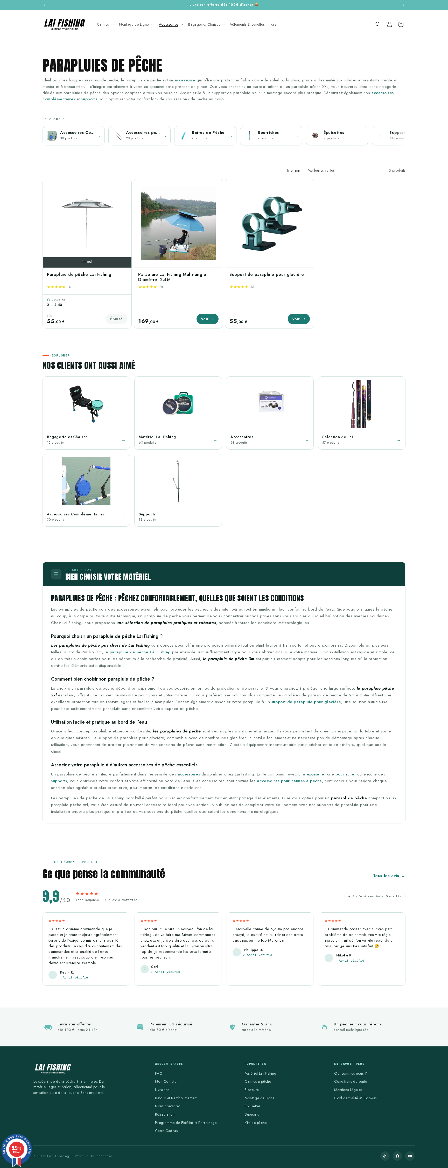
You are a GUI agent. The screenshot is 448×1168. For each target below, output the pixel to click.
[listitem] (74, 135)
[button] (105, 24)
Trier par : (294, 170)
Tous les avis (389, 876)
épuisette (315, 774)
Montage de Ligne (260, 1098)
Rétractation (164, 1114)
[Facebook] (397, 1156)
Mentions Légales (348, 1089)
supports (89, 99)
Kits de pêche (256, 1122)
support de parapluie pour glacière (306, 702)
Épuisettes (252, 1106)
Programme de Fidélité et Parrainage (185, 1122)
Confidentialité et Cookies (355, 1098)
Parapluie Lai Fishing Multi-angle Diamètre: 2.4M (172, 277)
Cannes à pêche (258, 1081)
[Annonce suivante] (403, 5)
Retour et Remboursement (176, 1098)
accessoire (185, 80)
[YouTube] (410, 1156)
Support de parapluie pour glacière (266, 274)
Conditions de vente (350, 1081)
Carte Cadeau (166, 1130)
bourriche (344, 774)
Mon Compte (165, 1081)
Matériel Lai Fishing (260, 1073)
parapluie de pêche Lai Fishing (140, 652)
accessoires (189, 774)
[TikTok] (385, 1156)
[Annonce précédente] (44, 5)
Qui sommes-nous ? (350, 1073)
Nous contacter (167, 1106)
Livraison (162, 1089)
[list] (224, 136)
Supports (252, 1114)
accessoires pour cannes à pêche (289, 781)
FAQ (159, 1073)
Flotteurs (251, 1089)
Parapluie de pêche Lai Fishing (79, 274)
